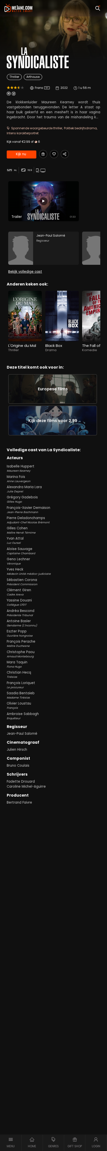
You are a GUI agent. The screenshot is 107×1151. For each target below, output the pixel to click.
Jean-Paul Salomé (22, 733)
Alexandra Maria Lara (24, 489)
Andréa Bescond (20, 612)
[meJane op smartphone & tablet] (38, 170)
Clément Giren (19, 592)
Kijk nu (21, 154)
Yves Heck (29, 571)
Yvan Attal (15, 540)
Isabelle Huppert (20, 468)
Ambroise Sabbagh (23, 716)
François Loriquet (21, 685)
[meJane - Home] (18, 8)
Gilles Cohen (21, 530)
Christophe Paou (21, 654)
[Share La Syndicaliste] (65, 154)
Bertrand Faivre (19, 802)
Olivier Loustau (19, 705)
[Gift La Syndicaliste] (43, 154)
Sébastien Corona (22, 581)
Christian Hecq (19, 674)
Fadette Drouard (21, 781)
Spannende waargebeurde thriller (36, 128)
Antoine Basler (22, 623)
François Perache (21, 643)
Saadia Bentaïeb (21, 695)
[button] (10, 1143)
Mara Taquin (17, 664)
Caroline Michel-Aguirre (26, 786)
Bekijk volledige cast (25, 271)
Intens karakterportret (23, 133)
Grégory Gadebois (22, 499)
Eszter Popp (20, 633)
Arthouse (33, 77)
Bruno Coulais (18, 765)
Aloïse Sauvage (21, 551)
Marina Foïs (18, 478)
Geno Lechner (18, 561)
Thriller (14, 77)
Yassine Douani (19, 602)
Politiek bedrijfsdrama (80, 128)
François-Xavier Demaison (28, 509)
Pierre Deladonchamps (28, 520)
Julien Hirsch (17, 749)
